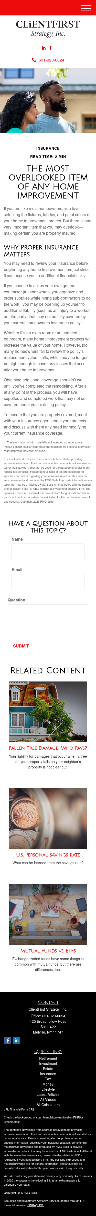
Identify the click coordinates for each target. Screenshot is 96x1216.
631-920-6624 (51, 60)
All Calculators (48, 1104)
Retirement (48, 1058)
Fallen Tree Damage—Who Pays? (48, 748)
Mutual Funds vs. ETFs (48, 950)
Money (48, 1084)
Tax (48, 1078)
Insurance (48, 1073)
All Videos (48, 1099)
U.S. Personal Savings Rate (48, 855)
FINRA (31, 1205)
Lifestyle (48, 1089)
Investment (48, 1063)
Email (17, 569)
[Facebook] (50, 48)
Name (17, 539)
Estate (48, 1068)
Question (16, 600)
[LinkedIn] (44, 48)
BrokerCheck (12, 1121)
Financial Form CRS (22, 1109)
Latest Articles (48, 1094)
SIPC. (40, 1205)
